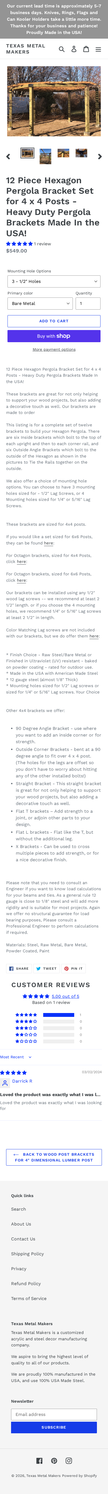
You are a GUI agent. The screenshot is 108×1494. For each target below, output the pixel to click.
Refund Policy (26, 1283)
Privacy (18, 1268)
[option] (28, 153)
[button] (20, 243)
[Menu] (98, 48)
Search (18, 1209)
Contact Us (23, 1239)
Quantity (84, 293)
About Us (21, 1224)
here (48, 543)
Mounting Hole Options (29, 271)
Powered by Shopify (79, 1476)
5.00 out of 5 (65, 996)
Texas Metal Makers (26, 49)
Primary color (20, 293)
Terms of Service (29, 1298)
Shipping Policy (27, 1253)
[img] (13, 1072)
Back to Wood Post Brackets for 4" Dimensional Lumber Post (55, 1157)
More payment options (54, 349)
